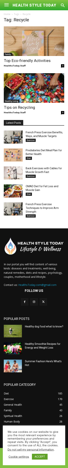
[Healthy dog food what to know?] (13, 331)
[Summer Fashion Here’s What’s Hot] (13, 366)
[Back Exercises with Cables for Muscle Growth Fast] (13, 173)
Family (8, 54)
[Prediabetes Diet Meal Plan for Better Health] (13, 155)
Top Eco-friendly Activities (27, 60)
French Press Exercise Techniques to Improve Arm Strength (42, 208)
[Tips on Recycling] (34, 88)
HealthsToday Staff (15, 65)
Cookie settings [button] (18, 456)
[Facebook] (24, 302)
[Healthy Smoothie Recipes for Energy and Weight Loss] (13, 348)
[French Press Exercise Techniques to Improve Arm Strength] (13, 208)
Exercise (31, 140)
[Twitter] (43, 302)
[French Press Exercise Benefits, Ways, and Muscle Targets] (13, 137)
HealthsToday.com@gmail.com (37, 285)
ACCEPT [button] (40, 456)
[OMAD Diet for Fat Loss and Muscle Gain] (13, 190)
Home (7, 14)
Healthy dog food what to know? (44, 326)
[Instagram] (34, 302)
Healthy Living (11, 101)
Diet (29, 158)
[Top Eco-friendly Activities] (34, 41)
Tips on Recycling (19, 107)
